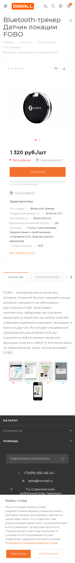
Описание (15, 277)
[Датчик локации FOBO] (38, 107)
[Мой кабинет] (60, 6)
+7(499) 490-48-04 (38, 473)
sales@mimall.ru (40, 481)
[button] (36, 140)
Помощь (10, 441)
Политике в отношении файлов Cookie (31, 543)
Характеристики (47, 277)
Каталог (10, 420)
